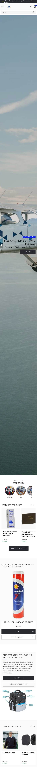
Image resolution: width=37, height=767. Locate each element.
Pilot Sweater (8, 753)
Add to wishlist (17, 637)
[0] (35, 6)
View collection (17, 548)
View (17, 631)
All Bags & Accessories (18, 684)
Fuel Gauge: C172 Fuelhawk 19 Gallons (9, 533)
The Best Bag (18, 678)
